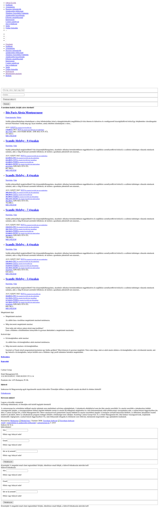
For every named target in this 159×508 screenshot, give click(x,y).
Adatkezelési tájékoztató (14, 11)
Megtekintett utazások (14, 74)
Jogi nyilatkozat (11, 24)
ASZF (3, 423)
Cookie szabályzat (12, 22)
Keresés (6, 104)
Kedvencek (10, 71)
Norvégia (9, 146)
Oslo (15, 146)
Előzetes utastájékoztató (14, 17)
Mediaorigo (14, 421)
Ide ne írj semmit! (9, 451)
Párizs (19, 117)
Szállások (9, 5)
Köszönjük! (5, 465)
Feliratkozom (6, 393)
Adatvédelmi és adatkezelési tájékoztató (21, 423)
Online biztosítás (12, 28)
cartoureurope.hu (43, 423)
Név (4, 430)
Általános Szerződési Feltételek (17, 13)
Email (5, 441)
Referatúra (5, 357)
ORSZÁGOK (11, 3)
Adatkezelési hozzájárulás (15, 15)
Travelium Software (50, 421)
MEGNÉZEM (11, 136)
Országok (9, 44)
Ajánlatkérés (10, 7)
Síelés (8, 26)
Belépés (8, 76)
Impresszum (10, 20)
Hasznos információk (13, 9)
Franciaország (11, 117)
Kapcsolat (5, 361)
